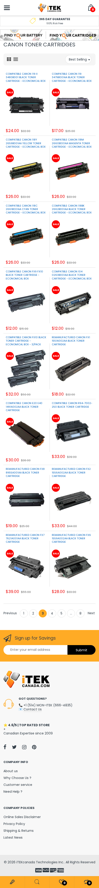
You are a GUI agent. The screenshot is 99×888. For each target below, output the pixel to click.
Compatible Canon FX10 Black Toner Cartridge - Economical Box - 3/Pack (26, 340)
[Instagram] (24, 747)
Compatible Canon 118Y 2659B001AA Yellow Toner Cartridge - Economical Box (26, 143)
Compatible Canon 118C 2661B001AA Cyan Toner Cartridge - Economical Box (26, 209)
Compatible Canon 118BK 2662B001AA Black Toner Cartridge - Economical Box (72, 209)
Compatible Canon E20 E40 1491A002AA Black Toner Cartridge (24, 406)
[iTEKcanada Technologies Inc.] (49, 7)
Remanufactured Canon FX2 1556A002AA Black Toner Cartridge (71, 472)
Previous (10, 613)
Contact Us (32, 709)
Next (91, 613)
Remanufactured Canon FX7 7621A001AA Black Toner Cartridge (25, 538)
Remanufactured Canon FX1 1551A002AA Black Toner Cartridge (71, 340)
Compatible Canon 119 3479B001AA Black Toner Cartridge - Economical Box (72, 77)
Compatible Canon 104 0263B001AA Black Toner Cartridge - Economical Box (72, 275)
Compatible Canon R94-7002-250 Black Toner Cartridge (72, 404)
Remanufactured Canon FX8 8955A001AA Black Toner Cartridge (25, 472)
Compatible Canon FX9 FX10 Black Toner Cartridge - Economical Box (24, 275)
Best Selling (78, 59)
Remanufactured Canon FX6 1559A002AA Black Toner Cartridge (71, 538)
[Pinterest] (34, 747)
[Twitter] (14, 747)
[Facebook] (4, 747)
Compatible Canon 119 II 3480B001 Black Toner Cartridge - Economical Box (26, 77)
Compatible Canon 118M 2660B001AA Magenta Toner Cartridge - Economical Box (72, 143)
